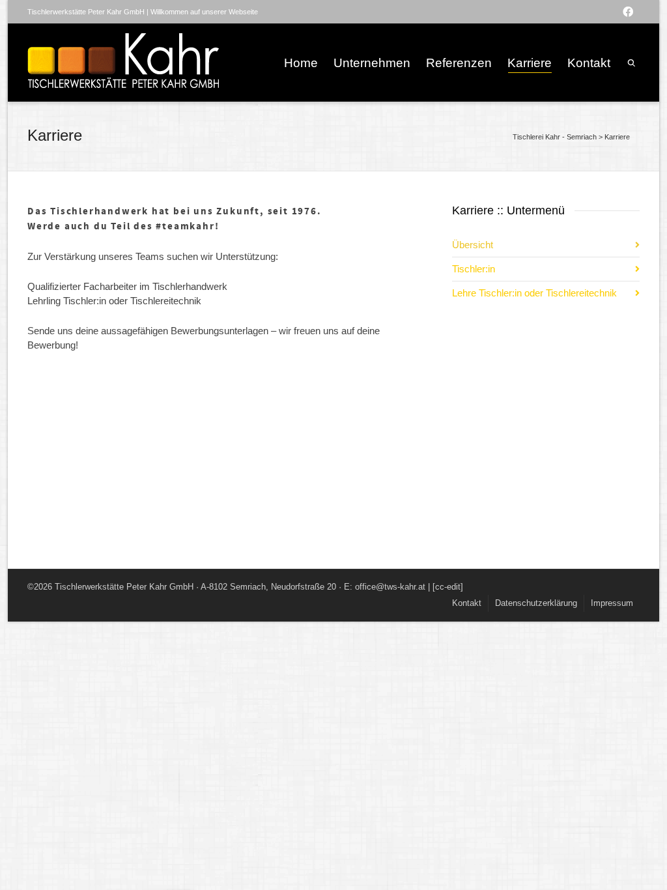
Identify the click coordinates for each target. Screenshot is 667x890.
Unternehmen (372, 63)
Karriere (529, 63)
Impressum (612, 603)
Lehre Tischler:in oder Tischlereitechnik (534, 292)
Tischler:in (473, 268)
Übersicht (472, 244)
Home (301, 63)
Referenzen (459, 63)
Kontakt (588, 63)
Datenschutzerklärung (536, 603)
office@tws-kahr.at (390, 587)
